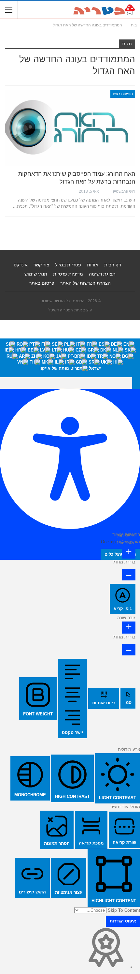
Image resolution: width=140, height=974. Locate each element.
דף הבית (112, 264)
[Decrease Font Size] (128, 574)
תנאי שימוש (35, 274)
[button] (136, 382)
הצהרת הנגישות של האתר (85, 283)
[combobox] (70, 357)
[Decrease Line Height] (128, 649)
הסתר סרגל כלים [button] (120, 554)
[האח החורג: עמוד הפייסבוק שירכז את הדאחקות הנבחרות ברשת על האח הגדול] (70, 128)
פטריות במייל (68, 264)
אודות (92, 264)
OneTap (108, 541)
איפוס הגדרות (123, 921)
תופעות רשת (123, 94)
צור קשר (41, 264)
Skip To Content (124, 910)
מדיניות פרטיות (68, 274)
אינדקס (21, 264)
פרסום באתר (41, 283)
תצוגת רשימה (102, 274)
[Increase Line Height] (128, 628)
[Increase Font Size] (128, 553)
